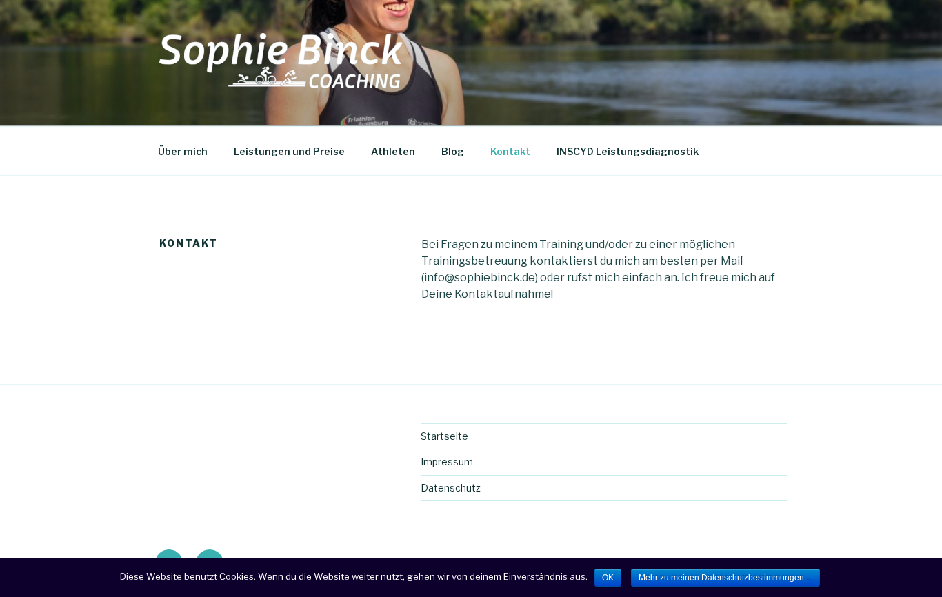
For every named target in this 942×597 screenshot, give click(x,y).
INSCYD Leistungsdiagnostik (628, 151)
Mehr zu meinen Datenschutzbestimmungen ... (725, 578)
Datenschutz (451, 488)
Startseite (444, 436)
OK (608, 578)
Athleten (393, 151)
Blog (452, 151)
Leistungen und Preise (289, 151)
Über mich (183, 151)
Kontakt (510, 151)
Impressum (447, 461)
